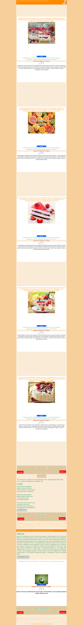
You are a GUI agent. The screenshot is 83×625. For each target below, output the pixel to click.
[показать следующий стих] (62, 521)
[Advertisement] (41, 11)
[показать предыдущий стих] (21, 521)
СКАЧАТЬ (41, 56)
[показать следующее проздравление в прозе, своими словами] (62, 614)
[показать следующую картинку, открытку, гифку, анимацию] (62, 474)
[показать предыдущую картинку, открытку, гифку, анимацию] (20, 474)
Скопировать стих (22, 510)
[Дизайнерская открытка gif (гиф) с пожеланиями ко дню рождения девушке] (40, 590)
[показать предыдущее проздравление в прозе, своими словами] (20, 615)
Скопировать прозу (23, 556)
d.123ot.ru (50, 624)
